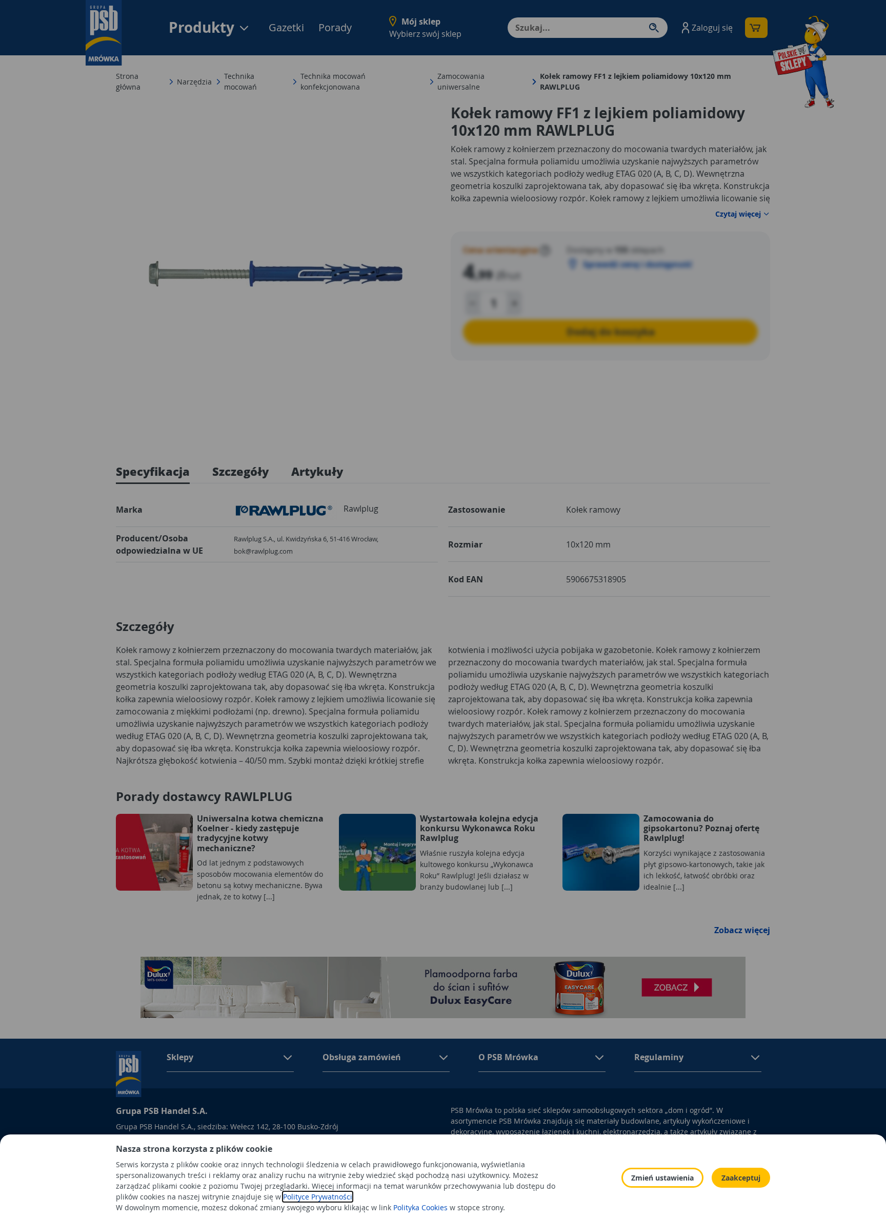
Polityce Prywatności (317, 1197)
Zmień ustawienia (662, 1178)
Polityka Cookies (420, 1207)
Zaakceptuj (740, 1178)
